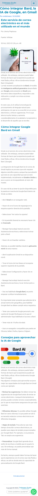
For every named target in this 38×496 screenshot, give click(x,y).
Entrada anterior (19, 476)
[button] (19, 46)
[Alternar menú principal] (33, 3)
